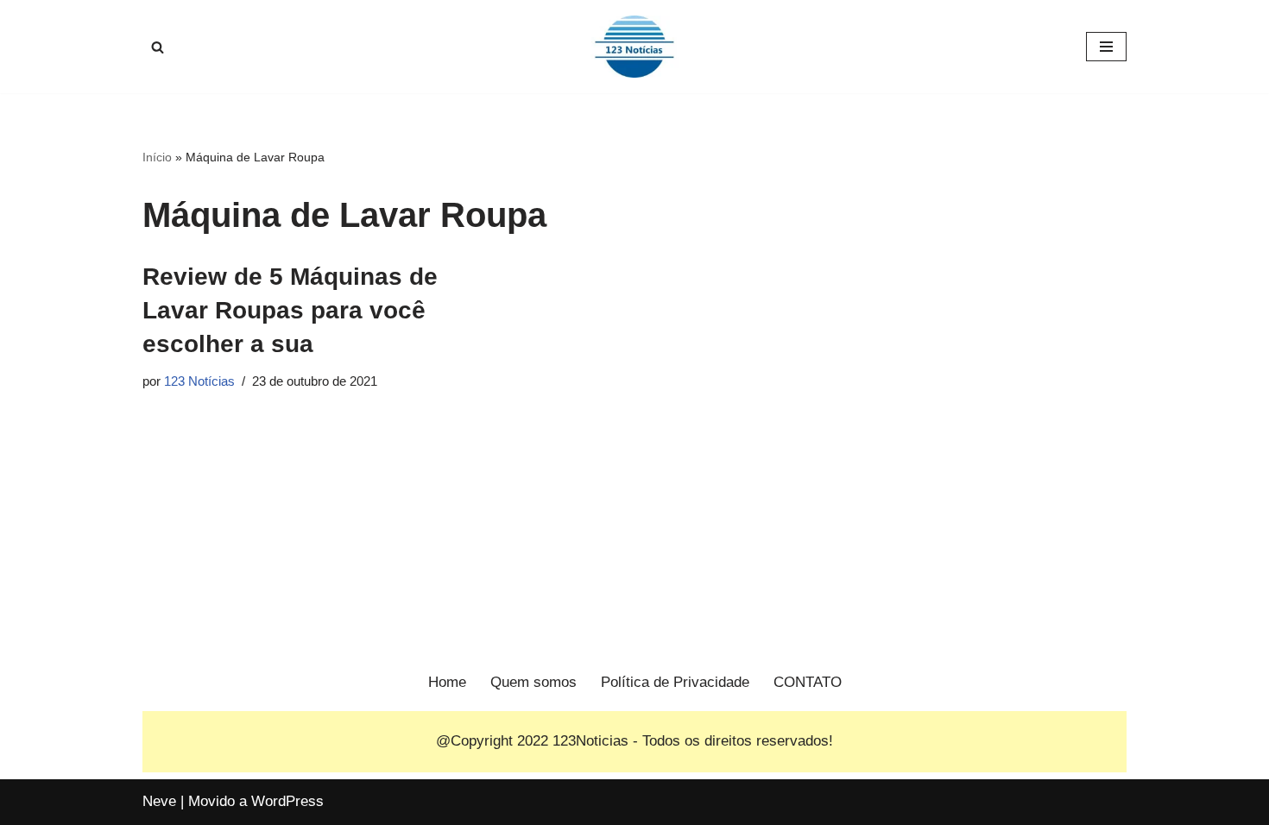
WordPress (287, 801)
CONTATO (807, 682)
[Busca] (157, 47)
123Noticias (590, 741)
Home (447, 682)
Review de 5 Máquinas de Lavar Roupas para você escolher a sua (290, 310)
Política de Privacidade (675, 682)
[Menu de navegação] (1106, 46)
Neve (159, 801)
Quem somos (533, 682)
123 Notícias (199, 381)
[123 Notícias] (634, 47)
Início (157, 157)
